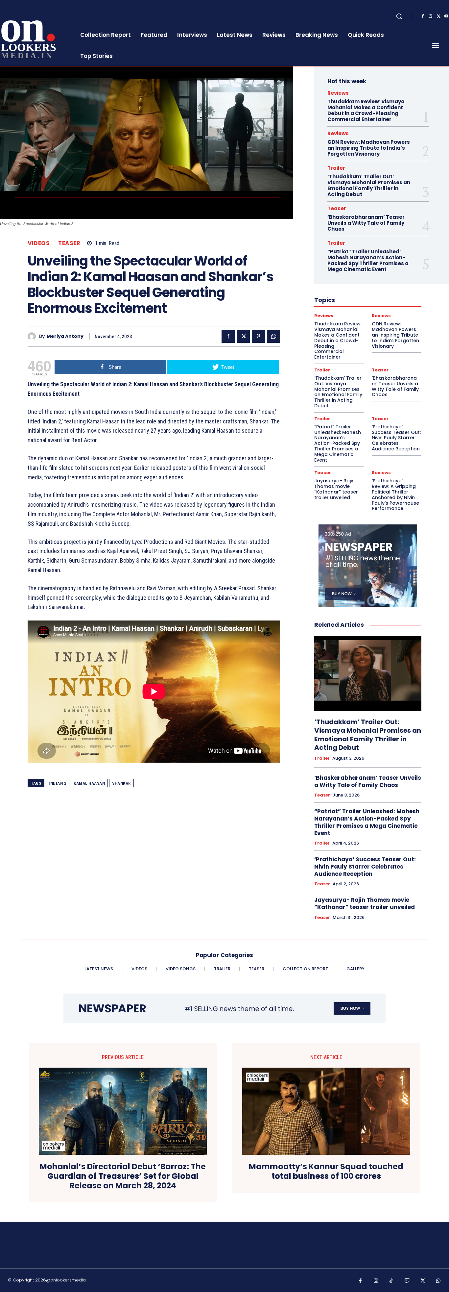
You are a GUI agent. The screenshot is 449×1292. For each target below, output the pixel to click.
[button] (399, 16)
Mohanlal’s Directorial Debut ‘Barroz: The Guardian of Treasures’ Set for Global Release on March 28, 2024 (123, 1176)
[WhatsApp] (273, 336)
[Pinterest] (258, 336)
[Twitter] (438, 16)
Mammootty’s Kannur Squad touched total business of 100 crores (326, 1171)
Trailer (336, 167)
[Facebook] (423, 16)
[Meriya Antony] (33, 336)
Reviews (338, 92)
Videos (39, 243)
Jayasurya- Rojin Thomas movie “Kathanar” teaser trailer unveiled (336, 488)
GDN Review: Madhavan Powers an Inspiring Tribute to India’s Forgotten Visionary (368, 148)
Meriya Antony (65, 336)
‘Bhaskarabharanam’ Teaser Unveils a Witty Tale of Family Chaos (366, 223)
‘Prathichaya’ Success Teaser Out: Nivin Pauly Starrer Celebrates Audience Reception (396, 437)
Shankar (121, 783)
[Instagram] (431, 16)
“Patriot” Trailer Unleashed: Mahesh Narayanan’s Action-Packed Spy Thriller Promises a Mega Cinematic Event (368, 260)
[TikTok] (391, 1281)
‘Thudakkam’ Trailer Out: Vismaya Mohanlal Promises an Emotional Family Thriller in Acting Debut (368, 185)
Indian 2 (57, 783)
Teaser (69, 243)
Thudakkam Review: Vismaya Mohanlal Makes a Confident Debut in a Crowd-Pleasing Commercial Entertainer (366, 110)
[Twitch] (407, 1281)
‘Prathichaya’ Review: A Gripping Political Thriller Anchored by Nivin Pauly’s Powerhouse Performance (395, 494)
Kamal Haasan (89, 783)
